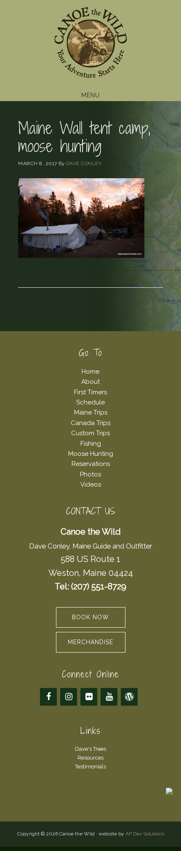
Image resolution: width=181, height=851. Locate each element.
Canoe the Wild (90, 43)
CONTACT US (90, 511)
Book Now (90, 617)
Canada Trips (90, 423)
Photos (90, 474)
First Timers (90, 392)
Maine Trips (90, 412)
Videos (90, 484)
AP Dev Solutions (144, 834)
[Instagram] (68, 697)
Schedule (90, 402)
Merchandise (90, 642)
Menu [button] (90, 95)
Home (90, 371)
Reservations (91, 464)
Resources (90, 758)
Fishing (90, 443)
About (90, 381)
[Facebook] (48, 697)
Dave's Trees (90, 749)
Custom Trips (90, 433)
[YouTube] (109, 697)
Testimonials (90, 766)
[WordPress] (129, 697)
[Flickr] (88, 697)
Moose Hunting (90, 454)
